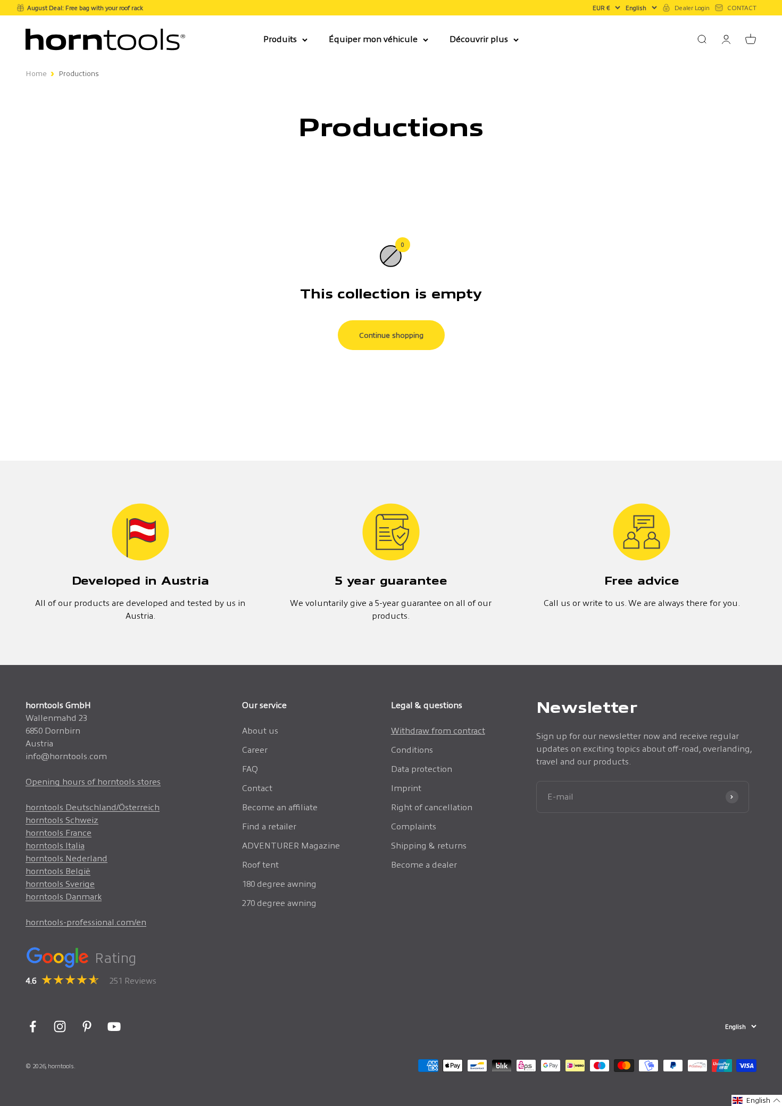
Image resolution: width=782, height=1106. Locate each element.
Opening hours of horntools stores (93, 781)
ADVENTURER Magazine (291, 845)
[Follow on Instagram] (60, 1026)
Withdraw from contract (438, 730)
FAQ (250, 769)
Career (255, 749)
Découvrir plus (479, 39)
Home (36, 74)
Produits (280, 39)
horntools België (58, 871)
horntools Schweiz (62, 820)
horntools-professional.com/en (86, 922)
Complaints (413, 826)
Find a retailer (269, 826)
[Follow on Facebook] (33, 1026)
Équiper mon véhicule (373, 39)
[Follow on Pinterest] (87, 1026)
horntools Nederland (66, 858)
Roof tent (260, 864)
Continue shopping (391, 335)
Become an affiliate (280, 807)
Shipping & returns (429, 845)
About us (260, 730)
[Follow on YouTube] (114, 1026)
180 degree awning (279, 883)
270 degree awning (279, 903)
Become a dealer (424, 864)
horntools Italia (55, 845)
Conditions (412, 749)
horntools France (58, 832)
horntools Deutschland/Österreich (93, 807)
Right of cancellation (431, 807)
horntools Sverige (60, 883)
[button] (756, 1100)
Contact (257, 788)
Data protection (421, 769)
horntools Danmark (64, 896)
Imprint (406, 788)
